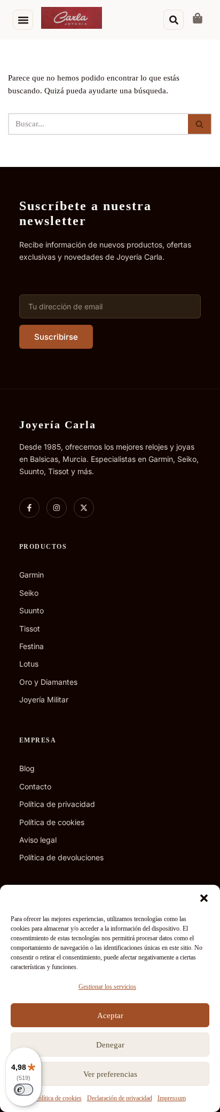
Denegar (110, 1045)
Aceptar (110, 1015)
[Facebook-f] (29, 508)
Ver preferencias (110, 1074)
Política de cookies (58, 1098)
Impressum (172, 1098)
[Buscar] (200, 124)
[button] (204, 898)
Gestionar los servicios (107, 986)
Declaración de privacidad (119, 1098)
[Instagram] (56, 508)
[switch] (23, 1089)
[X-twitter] (84, 508)
